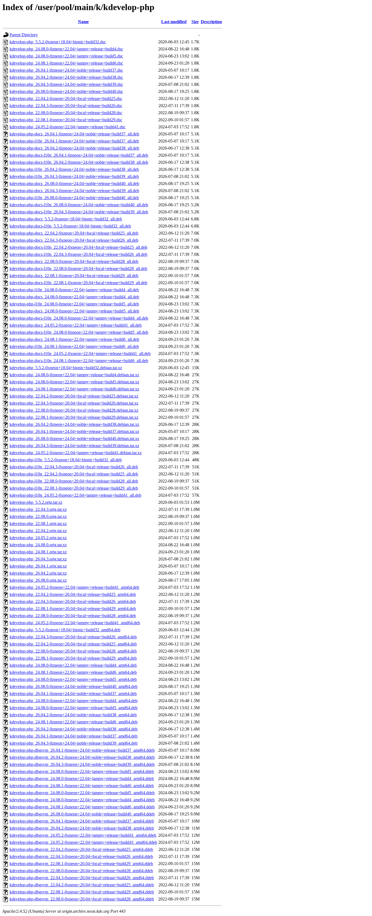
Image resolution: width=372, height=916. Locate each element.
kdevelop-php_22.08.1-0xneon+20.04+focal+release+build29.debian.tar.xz (74, 417)
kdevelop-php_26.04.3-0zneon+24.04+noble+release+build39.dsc (66, 84)
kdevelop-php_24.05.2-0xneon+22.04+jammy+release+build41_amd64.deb (75, 622)
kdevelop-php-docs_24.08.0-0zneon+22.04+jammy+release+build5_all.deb (74, 311)
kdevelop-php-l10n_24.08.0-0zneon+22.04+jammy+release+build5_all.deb (74, 304)
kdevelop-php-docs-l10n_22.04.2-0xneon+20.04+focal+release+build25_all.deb (78, 247)
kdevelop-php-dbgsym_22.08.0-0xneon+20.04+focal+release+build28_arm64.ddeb (81, 870)
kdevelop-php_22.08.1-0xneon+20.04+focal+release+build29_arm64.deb (73, 608)
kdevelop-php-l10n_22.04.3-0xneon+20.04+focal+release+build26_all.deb (74, 467)
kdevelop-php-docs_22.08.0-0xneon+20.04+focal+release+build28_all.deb (74, 261)
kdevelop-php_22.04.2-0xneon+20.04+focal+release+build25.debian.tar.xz (74, 396)
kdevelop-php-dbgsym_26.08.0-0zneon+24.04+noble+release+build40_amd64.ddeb (82, 814)
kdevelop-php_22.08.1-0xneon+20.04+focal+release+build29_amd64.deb (73, 658)
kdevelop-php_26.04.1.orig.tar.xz (38, 566)
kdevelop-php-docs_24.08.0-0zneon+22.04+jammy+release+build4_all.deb (74, 297)
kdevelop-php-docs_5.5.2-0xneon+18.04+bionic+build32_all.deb (66, 219)
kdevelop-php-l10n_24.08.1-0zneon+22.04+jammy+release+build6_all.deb (74, 346)
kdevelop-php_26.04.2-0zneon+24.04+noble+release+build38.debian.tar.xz (74, 424)
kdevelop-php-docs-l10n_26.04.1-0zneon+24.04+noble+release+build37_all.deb (79, 155)
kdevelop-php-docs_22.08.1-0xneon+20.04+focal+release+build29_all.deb (74, 275)
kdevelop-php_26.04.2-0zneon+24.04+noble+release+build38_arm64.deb (73, 714)
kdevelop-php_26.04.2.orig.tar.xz (38, 573)
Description (211, 21)
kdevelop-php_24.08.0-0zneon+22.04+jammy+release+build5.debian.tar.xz (74, 382)
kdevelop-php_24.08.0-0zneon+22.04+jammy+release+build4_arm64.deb (73, 665)
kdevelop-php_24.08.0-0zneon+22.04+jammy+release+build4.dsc (66, 49)
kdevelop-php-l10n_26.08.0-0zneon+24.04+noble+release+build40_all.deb (74, 197)
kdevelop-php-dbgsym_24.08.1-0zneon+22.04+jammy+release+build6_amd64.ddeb (82, 807)
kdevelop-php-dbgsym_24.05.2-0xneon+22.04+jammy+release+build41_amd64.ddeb (83, 842)
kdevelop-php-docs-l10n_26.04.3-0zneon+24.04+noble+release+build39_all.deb (79, 212)
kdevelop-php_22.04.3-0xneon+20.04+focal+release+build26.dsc (66, 105)
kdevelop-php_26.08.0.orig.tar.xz (38, 580)
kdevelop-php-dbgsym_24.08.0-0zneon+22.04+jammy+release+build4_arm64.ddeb (82, 778)
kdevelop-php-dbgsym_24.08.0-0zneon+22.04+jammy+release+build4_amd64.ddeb (82, 799)
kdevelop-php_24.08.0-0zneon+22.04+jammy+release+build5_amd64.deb (74, 707)
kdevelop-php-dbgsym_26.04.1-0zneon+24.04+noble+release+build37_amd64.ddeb (82, 750)
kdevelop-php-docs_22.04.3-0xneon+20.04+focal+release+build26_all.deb (74, 240)
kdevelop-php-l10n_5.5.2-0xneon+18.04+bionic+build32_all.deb (66, 459)
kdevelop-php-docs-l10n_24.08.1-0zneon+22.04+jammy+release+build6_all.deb (79, 360)
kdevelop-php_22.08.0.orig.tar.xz (38, 516)
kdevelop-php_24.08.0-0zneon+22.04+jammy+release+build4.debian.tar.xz (74, 374)
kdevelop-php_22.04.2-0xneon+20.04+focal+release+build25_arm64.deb (73, 594)
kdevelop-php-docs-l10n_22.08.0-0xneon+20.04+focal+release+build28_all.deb (78, 268)
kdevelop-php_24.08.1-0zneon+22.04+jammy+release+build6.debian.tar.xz (74, 389)
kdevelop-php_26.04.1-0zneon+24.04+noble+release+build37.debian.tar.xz (74, 431)
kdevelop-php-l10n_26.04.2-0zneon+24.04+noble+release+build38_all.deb (74, 169)
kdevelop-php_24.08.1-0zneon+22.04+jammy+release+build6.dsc (66, 63)
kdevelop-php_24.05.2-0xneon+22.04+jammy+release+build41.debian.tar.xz (76, 452)
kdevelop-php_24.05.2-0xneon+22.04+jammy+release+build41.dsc (68, 127)
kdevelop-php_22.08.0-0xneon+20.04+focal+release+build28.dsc (66, 112)
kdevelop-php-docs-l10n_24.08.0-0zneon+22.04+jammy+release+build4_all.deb (79, 318)
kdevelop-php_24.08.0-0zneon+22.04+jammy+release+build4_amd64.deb (74, 700)
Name (83, 21)
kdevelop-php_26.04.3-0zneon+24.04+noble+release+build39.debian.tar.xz (74, 445)
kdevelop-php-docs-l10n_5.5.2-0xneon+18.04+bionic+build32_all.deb (70, 226)
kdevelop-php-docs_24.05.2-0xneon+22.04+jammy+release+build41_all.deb (76, 325)
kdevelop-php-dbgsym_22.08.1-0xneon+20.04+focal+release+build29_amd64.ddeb (82, 892)
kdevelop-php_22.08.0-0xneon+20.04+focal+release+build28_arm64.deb (73, 615)
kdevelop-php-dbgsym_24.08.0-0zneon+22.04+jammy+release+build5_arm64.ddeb (82, 771)
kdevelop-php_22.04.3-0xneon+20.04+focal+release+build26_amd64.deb (73, 637)
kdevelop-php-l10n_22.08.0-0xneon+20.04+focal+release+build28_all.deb (74, 481)
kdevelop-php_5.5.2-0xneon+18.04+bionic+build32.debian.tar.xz (66, 367)
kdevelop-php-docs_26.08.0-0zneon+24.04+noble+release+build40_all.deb (74, 183)
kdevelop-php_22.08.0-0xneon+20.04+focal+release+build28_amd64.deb (73, 651)
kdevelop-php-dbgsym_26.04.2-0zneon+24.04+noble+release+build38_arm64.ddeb (82, 828)
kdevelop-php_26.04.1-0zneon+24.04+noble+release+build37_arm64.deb (73, 693)
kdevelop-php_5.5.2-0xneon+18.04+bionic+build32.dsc (58, 42)
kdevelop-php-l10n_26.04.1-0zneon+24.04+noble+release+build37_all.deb (74, 141)
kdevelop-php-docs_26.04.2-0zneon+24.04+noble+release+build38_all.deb (74, 148)
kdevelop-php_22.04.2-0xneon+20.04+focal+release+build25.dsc (66, 98)
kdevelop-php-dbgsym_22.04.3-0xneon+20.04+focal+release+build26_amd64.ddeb (82, 877)
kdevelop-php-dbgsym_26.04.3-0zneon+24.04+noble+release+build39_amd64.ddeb (82, 764)
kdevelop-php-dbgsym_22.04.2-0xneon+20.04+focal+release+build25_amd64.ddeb (82, 884)
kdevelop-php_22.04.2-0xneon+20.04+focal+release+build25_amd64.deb (73, 644)
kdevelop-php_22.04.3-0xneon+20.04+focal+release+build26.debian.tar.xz (74, 403)
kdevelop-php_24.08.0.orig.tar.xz (38, 544)
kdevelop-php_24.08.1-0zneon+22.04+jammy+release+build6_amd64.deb (74, 722)
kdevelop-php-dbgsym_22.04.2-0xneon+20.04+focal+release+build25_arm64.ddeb (81, 849)
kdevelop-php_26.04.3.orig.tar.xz (38, 559)
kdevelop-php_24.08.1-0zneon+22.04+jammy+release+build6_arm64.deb (73, 672)
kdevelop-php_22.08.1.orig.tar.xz (38, 523)
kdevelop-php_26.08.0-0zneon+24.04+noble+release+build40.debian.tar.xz (74, 438)
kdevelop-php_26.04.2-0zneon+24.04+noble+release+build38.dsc (66, 77)
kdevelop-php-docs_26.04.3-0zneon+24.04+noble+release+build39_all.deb (74, 190)
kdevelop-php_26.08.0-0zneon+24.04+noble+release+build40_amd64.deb (74, 686)
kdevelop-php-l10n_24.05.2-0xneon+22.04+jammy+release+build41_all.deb (75, 495)
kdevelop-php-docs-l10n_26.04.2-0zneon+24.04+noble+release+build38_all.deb (79, 162)
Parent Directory (24, 34)
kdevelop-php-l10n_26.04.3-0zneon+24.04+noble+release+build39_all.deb (74, 176)
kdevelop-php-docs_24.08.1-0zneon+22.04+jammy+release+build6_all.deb (74, 339)
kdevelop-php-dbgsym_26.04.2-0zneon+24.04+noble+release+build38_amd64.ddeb (82, 757)
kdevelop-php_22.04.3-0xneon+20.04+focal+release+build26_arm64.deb (73, 601)
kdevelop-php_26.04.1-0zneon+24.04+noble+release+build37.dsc (66, 70)
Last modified (174, 21)
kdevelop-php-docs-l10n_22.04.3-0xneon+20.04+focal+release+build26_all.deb (78, 254)
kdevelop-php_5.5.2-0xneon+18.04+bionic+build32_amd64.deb (65, 629)
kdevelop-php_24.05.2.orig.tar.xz (38, 537)
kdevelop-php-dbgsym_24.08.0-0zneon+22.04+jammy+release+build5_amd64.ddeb (82, 792)
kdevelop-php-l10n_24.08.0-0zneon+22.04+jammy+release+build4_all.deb (74, 289)
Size (195, 21)
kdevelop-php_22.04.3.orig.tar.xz (38, 509)
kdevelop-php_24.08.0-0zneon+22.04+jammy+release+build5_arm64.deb (73, 679)
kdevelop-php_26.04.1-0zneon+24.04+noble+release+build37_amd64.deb (74, 736)
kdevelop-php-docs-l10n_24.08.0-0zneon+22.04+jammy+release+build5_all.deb (79, 332)
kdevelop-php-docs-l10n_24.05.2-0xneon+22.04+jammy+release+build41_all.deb (80, 353)
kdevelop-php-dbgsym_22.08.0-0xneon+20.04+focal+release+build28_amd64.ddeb (82, 899)
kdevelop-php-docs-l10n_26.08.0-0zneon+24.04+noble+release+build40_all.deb (79, 204)
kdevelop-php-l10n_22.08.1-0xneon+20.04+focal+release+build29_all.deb (74, 488)
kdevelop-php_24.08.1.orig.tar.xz (38, 552)
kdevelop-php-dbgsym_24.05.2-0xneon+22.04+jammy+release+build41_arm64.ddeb (83, 835)
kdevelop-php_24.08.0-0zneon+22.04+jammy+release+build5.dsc (66, 56)
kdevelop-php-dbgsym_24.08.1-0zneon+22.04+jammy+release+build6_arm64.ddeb (82, 785)
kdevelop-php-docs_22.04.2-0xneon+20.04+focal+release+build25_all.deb (74, 233)
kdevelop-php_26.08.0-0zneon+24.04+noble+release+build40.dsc (66, 91)
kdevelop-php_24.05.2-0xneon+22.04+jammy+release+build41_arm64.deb (74, 587)
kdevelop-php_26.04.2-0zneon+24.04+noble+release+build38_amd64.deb (74, 729)
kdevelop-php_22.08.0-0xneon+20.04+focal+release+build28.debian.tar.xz (74, 410)
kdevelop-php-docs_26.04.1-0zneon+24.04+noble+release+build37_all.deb (74, 134)
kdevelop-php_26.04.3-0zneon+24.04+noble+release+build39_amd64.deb (74, 743)
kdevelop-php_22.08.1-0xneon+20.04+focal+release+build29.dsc (66, 119)
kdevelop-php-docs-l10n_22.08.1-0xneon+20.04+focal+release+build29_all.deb (78, 282)
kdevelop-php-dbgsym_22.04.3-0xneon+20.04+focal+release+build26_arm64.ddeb (81, 856)
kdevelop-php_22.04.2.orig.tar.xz (38, 530)
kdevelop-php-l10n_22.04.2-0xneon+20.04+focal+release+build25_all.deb (74, 474)
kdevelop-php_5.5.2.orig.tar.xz (36, 502)
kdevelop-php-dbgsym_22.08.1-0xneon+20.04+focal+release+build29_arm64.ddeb (81, 863)
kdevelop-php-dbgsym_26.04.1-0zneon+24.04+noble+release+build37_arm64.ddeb (82, 821)
